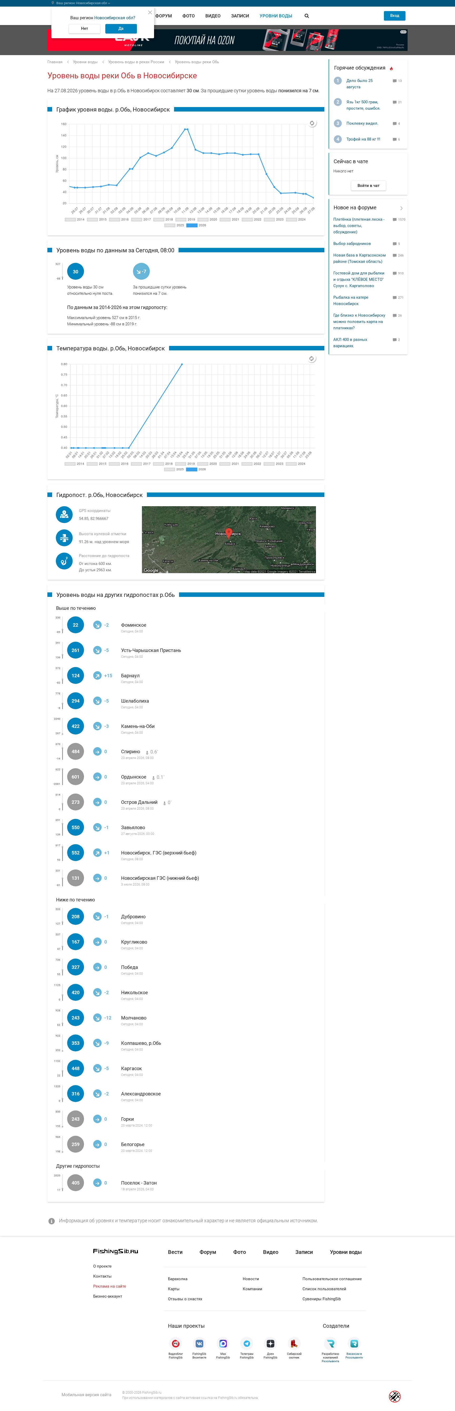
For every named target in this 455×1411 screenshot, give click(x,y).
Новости (251, 1279)
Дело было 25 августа (360, 83)
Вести (175, 1252)
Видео (213, 15)
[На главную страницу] (128, 1251)
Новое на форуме (355, 207)
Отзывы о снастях (185, 1299)
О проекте (102, 1266)
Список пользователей (324, 1289)
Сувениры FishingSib (322, 1299)
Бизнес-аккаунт (107, 1296)
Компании (252, 1289)
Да (120, 28)
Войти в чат (368, 185)
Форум (163, 15)
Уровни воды (276, 15)
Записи (240, 15)
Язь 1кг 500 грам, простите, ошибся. (363, 105)
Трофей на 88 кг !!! (363, 139)
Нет (84, 28)
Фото (188, 15)
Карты (174, 1289)
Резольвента (330, 1361)
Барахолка (177, 1279)
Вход (394, 15)
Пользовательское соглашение (332, 1279)
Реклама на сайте (109, 1286)
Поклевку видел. (362, 123)
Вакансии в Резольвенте (354, 1355)
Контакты (102, 1276)
